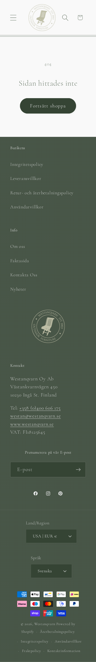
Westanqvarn (44, 624)
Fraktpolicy (31, 651)
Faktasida (19, 260)
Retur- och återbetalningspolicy (41, 193)
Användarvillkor (27, 207)
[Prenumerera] (78, 469)
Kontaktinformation (63, 651)
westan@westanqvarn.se (35, 416)
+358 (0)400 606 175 (40, 408)
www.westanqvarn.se (32, 424)
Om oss (17, 246)
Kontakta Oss (23, 275)
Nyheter (18, 289)
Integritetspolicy (26, 164)
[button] (13, 17)
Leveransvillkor (25, 178)
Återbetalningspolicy (57, 631)
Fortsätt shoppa (48, 106)
